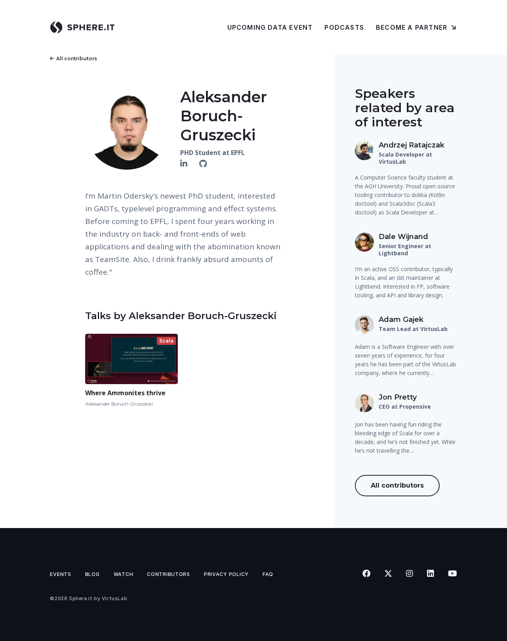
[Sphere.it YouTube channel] (452, 574)
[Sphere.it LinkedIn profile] (430, 574)
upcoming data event (270, 27)
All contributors (76, 58)
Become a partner (412, 27)
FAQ (268, 574)
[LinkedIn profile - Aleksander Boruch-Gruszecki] (184, 163)
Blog (92, 574)
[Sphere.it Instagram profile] (409, 574)
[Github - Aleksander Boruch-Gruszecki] (203, 163)
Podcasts (344, 27)
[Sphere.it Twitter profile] (388, 574)
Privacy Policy (226, 574)
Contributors (168, 574)
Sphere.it (80, 598)
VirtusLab (114, 598)
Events (60, 574)
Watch (123, 574)
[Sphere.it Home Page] (85, 27)
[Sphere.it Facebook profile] (366, 574)
